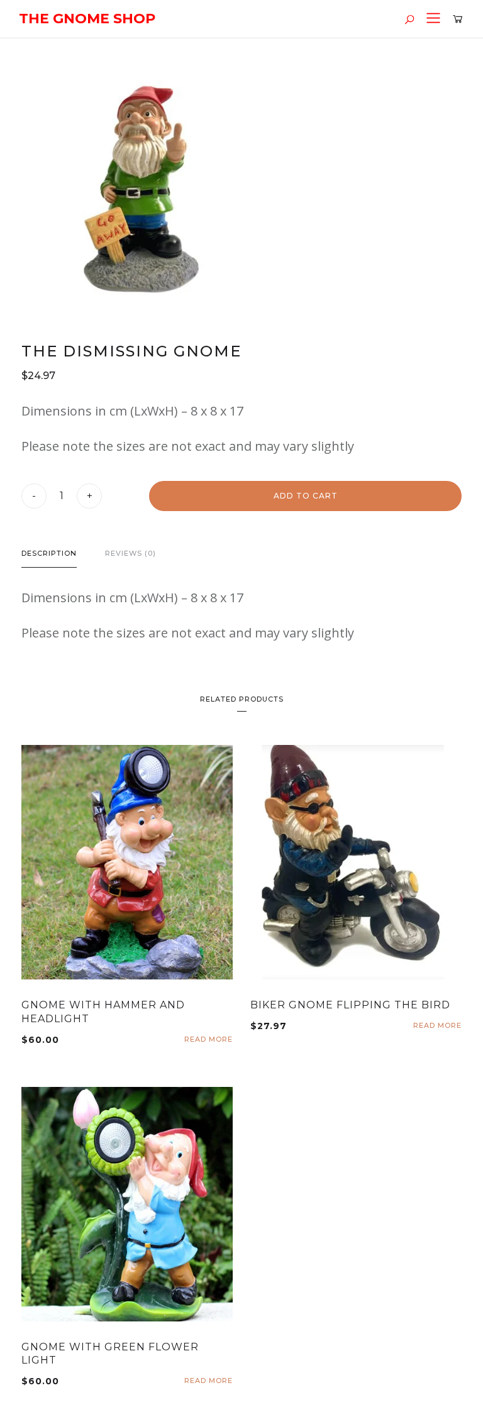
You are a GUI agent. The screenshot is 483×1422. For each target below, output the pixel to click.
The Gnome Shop (87, 18)
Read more (208, 1039)
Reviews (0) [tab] (130, 553)
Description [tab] (49, 553)
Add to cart (306, 495)
